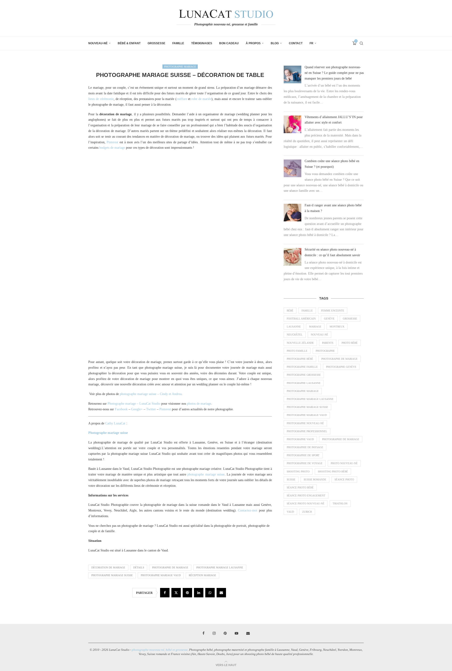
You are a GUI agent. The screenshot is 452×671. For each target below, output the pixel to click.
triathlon (340, 503)
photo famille (297, 350)
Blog (275, 43)
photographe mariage (303, 391)
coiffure (182, 99)
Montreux (337, 326)
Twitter (151, 409)
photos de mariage (199, 403)
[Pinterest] (225, 633)
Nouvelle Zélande (300, 342)
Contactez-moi (247, 510)
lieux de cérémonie (101, 99)
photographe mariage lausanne (219, 567)
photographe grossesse (304, 374)
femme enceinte (332, 310)
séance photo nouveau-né (305, 503)
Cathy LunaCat (115, 423)
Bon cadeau (229, 43)
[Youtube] (236, 633)
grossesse (350, 318)
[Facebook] (203, 633)
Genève (329, 318)
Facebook (121, 409)
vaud (290, 511)
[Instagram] (214, 633)
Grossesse (156, 43)
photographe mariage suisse (205, 474)
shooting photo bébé (333, 471)
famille (307, 310)
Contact (296, 43)
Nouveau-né (98, 43)
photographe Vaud (300, 439)
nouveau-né (319, 334)
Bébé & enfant (129, 43)
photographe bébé (300, 358)
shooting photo (298, 471)
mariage (315, 326)
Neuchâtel (295, 334)
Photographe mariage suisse (108, 433)
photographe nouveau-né (305, 423)
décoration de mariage (108, 567)
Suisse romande (315, 479)
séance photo (344, 479)
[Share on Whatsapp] (210, 592)
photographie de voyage (305, 463)
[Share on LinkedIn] (198, 592)
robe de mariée (201, 99)
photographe (325, 350)
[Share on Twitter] (176, 592)
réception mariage (202, 575)
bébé (290, 310)
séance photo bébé (300, 487)
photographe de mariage (170, 567)
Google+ (137, 409)
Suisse (291, 479)
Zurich (307, 511)
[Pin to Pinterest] (187, 592)
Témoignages (201, 43)
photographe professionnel (307, 431)
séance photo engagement (306, 495)
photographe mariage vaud (161, 575)
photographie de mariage (340, 439)
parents (327, 342)
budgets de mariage (112, 147)
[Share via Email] (221, 592)
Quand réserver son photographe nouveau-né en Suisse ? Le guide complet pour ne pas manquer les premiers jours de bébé (334, 72)
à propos (253, 43)
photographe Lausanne (304, 383)
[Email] (248, 633)
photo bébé (350, 342)
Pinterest (112, 142)
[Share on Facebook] (165, 592)
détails (138, 567)
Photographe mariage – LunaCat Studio (134, 403)
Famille (178, 43)
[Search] (361, 43)
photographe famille (302, 366)
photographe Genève (341, 366)
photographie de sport (303, 455)
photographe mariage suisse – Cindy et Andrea (151, 394)
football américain (301, 318)
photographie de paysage (305, 447)
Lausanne (294, 326)
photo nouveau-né (344, 463)
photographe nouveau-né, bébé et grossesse (160, 649)
